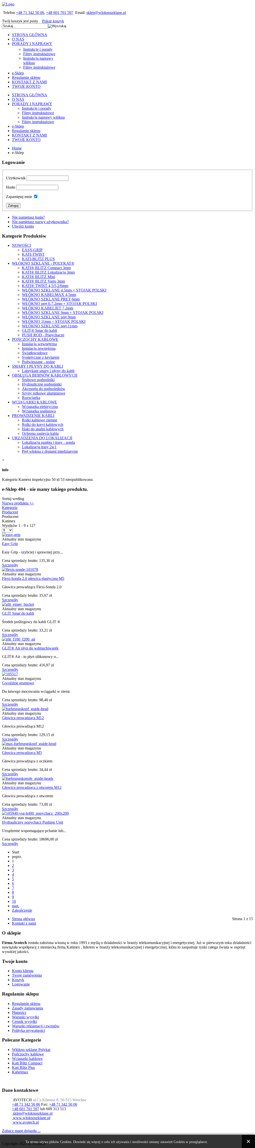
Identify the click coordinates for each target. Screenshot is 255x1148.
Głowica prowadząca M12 (23, 718)
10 (14, 901)
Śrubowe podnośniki (38, 380)
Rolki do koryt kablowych (42, 424)
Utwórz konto (23, 226)
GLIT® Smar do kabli (39, 330)
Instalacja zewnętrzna (39, 348)
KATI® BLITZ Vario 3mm (43, 281)
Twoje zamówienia (27, 975)
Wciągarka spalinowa (39, 411)
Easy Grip (10, 544)
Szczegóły (10, 565)
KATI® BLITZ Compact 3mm (46, 268)
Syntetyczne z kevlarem (40, 357)
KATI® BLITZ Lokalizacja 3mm (48, 272)
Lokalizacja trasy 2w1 (39, 447)
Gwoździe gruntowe (18, 683)
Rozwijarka (31, 398)
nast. (15, 906)
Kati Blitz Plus (23, 1067)
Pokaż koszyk (53, 21)
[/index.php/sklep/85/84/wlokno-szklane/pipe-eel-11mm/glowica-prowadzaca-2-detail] (25, 709)
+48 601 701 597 (59, 12)
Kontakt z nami (24, 923)
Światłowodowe (35, 353)
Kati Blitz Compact (27, 1063)
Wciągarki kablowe (27, 1058)
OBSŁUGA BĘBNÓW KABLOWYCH (44, 375)
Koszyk (18, 980)
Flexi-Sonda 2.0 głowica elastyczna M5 (33, 578)
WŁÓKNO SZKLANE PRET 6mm (51, 299)
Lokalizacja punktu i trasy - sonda (48, 442)
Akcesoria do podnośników (43, 389)
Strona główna (23, 919)
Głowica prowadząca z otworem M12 (32, 787)
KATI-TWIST (33, 254)
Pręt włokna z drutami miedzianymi (50, 451)
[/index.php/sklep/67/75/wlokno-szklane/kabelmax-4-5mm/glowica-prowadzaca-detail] (29, 744)
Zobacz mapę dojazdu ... (21, 1131)
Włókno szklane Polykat (31, 1050)
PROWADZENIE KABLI (33, 415)
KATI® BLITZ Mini (38, 277)
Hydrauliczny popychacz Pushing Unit (32, 822)
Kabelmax (20, 1072)
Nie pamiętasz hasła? (28, 217)
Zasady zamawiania (27, 1008)
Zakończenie (22, 910)
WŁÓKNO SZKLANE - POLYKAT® (43, 263)
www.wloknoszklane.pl (31, 1118)
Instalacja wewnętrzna (39, 344)
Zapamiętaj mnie (19, 197)
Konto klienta (22, 971)
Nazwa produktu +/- (18, 503)
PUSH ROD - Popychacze (43, 335)
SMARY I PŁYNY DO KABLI (37, 366)
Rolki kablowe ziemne (39, 420)
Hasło (10, 187)
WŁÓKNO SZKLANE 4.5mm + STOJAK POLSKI (64, 290)
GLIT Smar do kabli (18, 613)
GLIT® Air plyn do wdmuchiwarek (30, 648)
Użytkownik (16, 178)
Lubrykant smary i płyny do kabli (48, 371)
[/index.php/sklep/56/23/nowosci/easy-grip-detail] (11, 535)
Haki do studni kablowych (43, 429)
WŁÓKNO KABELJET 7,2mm (47, 308)
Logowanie (21, 984)
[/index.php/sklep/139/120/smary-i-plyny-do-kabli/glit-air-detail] (18, 639)
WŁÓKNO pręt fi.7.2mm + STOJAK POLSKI (59, 303)
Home (17, 148)
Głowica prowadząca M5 (22, 752)
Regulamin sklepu (26, 1003)
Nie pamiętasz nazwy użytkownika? (40, 222)
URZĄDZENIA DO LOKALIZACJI (42, 438)
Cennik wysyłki (24, 1021)
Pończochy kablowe (28, 1054)
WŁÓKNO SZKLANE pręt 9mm (49, 317)
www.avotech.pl (25, 1122)
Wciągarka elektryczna (40, 406)
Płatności (19, 1012)
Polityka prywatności (28, 1030)
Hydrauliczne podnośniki (42, 384)
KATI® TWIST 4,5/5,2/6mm (45, 286)
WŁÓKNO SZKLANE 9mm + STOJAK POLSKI (62, 312)
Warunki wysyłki (25, 1017)
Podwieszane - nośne (38, 362)
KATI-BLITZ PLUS (38, 259)
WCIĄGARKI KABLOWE (34, 402)
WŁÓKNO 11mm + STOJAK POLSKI (53, 321)
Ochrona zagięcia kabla (40, 433)
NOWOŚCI (21, 245)
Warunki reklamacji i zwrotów (36, 1026)
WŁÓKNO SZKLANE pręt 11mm (49, 326)
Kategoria (9, 507)
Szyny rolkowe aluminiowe (43, 393)
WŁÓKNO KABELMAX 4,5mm (49, 295)
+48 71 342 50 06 (30, 12)
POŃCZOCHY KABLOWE (35, 339)
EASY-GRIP (32, 250)
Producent (10, 512)
